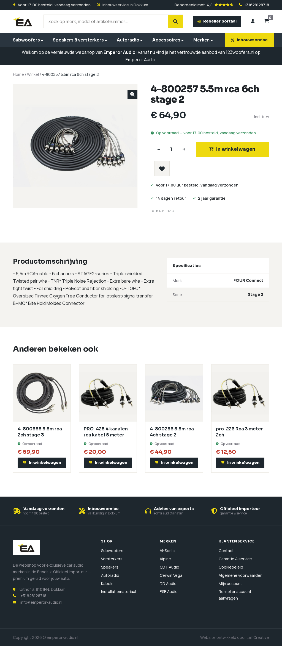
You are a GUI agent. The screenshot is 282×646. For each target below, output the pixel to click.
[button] (132, 94)
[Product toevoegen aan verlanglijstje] (162, 168)
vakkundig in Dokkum (104, 513)
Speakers (109, 567)
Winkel (33, 74)
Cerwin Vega (171, 575)
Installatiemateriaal (118, 591)
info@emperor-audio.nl (41, 602)
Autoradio (128, 40)
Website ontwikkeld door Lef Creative (234, 637)
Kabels (107, 583)
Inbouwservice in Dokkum (125, 4)
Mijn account (230, 583)
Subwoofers (26, 40)
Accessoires (166, 40)
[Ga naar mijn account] (252, 21)
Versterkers (112, 558)
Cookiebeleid (231, 567)
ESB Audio (169, 591)
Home (18, 74)
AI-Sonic (167, 550)
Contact (226, 550)
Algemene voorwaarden (240, 575)
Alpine (165, 558)
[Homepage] (23, 21)
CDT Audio (169, 567)
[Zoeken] (175, 21)
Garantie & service (235, 558)
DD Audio (168, 583)
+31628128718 (256, 4)
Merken (201, 40)
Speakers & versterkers (78, 40)
